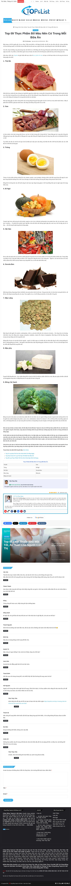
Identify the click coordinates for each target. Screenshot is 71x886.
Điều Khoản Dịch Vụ (59, 826)
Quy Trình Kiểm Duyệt (59, 819)
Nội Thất (53, 20)
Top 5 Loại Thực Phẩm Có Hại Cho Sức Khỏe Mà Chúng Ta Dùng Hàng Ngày (21, 545)
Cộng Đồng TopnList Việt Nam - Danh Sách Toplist (21, 883)
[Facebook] (12, 511)
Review (37, 1)
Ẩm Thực (45, 20)
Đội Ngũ (55, 817)
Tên (4, 788)
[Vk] (24, 511)
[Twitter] (15, 511)
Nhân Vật (46, 1)
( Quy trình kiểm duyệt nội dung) (27, 484)
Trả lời (5, 580)
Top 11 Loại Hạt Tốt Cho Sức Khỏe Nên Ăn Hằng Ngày (20, 453)
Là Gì (41, 1)
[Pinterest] (21, 511)
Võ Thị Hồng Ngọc (27, 41)
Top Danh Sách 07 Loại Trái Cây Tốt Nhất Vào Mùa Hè (20, 455)
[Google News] (39, 517)
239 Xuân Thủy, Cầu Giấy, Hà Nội (44, 817)
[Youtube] (5, 511)
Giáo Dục (37, 20)
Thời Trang (51, 1)
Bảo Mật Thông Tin (58, 824)
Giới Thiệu (56, 813)
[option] (35, 545)
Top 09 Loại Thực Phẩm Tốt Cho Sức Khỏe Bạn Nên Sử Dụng (22, 458)
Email (5, 794)
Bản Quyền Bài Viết (59, 822)
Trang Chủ (17, 27)
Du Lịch (30, 20)
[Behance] (18, 511)
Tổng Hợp (61, 20)
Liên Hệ (55, 815)
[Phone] (8, 511)
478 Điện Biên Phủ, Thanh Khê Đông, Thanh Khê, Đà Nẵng (44, 821)
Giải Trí (15, 20)
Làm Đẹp (22, 20)
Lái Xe (57, 1)
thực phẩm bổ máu (37, 55)
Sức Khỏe (8, 20)
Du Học (67, 1)
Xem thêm (30, 825)
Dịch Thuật (62, 1)
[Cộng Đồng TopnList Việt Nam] (35, 10)
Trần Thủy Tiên (13, 481)
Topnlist (16, 55)
